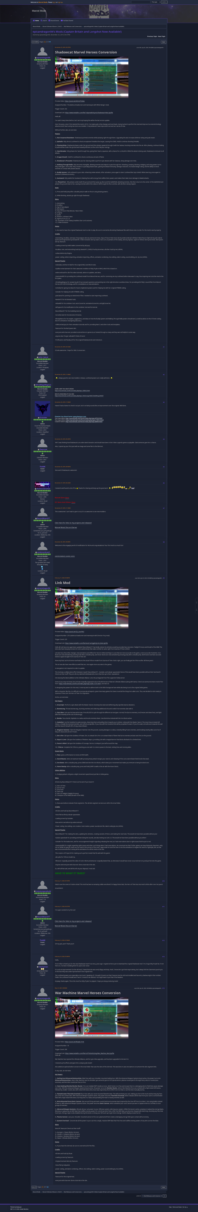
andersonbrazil (43, 552)
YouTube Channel (68, 20)
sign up (60, 2)
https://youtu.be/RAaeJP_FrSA (74, 1042)
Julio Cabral (43, 357)
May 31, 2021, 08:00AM (61, 988)
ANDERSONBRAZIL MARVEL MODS (65, 556)
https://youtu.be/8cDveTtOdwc (75, 101)
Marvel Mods (39, 10)
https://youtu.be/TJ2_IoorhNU (74, 632)
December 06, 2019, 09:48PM (62, 542)
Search (45, 20)
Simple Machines (24, 1209)
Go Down (35, 42)
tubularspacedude (43, 891)
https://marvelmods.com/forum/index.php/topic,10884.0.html (72, 390)
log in (54, 2)
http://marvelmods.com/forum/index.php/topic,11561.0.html (85, 420)
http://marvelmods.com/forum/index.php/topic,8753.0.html (83, 418)
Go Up (34, 1187)
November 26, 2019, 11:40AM (63, 374)
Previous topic (152, 36)
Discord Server (55, 20)
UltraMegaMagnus (43, 385)
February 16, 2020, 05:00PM (62, 956)
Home (37, 20)
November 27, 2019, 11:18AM (63, 508)
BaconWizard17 (43, 518)
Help (170, 1207)
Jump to (139, 1196)
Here (67, 497)
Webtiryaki (18, 1207)
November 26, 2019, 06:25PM (63, 439)
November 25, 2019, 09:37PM (63, 47)
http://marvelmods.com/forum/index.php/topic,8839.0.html (83, 422)
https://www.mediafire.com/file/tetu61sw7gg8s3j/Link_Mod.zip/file (86, 643)
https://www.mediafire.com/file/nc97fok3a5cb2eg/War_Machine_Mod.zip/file (89, 1053)
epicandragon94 (43, 58)
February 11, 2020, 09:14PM (62, 881)
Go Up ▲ (185, 1207)
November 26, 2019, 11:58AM (63, 402)
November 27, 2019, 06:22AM (63, 483)
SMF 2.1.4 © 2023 (14, 1209)
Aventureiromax (43, 489)
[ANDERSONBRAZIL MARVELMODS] (42, 569)
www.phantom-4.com (79, 416)
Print (163, 42)
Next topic (161, 36)
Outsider (43, 417)
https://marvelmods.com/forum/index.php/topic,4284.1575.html (79, 684)
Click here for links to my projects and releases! (73, 523)
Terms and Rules (177, 1207)
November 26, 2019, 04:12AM (63, 347)
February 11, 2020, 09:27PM (62, 906)
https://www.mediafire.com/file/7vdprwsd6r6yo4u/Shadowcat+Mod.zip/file (89, 113)
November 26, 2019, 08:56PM (63, 466)
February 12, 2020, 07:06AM (62, 940)
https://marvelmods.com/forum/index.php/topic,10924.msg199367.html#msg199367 (79, 396)
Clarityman (43, 967)
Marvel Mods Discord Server (66, 527)
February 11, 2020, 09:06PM (62, 578)
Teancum (43, 449)
